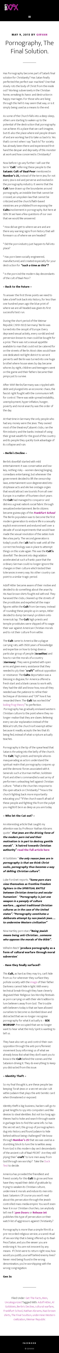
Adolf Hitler (44, 1302)
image (33, 982)
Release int (40, 1212)
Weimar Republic (36, 1319)
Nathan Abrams (33, 1310)
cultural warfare (44, 1306)
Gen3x (29, 7)
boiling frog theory (13, 704)
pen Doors (22, 1212)
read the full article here (33, 850)
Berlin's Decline (25, 1306)
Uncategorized (13, 1302)
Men (44, 1298)
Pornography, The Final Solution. (29, 47)
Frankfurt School (13, 1310)
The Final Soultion (21, 1315)
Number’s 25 (21, 1140)
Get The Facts (33, 1298)
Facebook (29, 1343)
